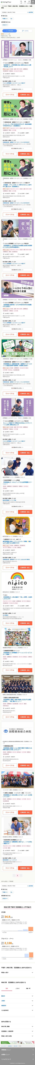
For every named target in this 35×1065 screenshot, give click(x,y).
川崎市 (3, 1000)
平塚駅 (5, 18)
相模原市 (3, 1005)
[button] (17, 66)
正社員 (5, 25)
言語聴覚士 (10, 1046)
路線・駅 (28, 988)
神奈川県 (15, 1046)
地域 (7, 988)
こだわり (17, 988)
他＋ (12, 18)
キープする (10, 94)
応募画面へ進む (25, 94)
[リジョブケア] (6, 2)
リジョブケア (3, 1046)
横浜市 (3, 996)
